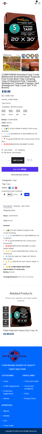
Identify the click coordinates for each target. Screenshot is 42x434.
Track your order (31, 381)
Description (7, 206)
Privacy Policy (30, 398)
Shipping (21, 150)
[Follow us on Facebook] (10, 187)
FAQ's (26, 393)
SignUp (6, 411)
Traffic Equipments (11, 386)
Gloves (6, 398)
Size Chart (25, 206)
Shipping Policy (9, 210)
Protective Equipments (8, 392)
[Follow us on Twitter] (13, 187)
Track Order (8, 425)
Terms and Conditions (28, 387)
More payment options (20, 174)
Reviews (17, 206)
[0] (35, 3)
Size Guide (8, 150)
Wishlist (6, 416)
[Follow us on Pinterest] (16, 187)
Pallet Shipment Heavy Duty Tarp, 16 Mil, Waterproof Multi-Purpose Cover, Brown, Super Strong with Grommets (21, 330)
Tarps (14, 180)
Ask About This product (12, 153)
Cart (5, 420)
